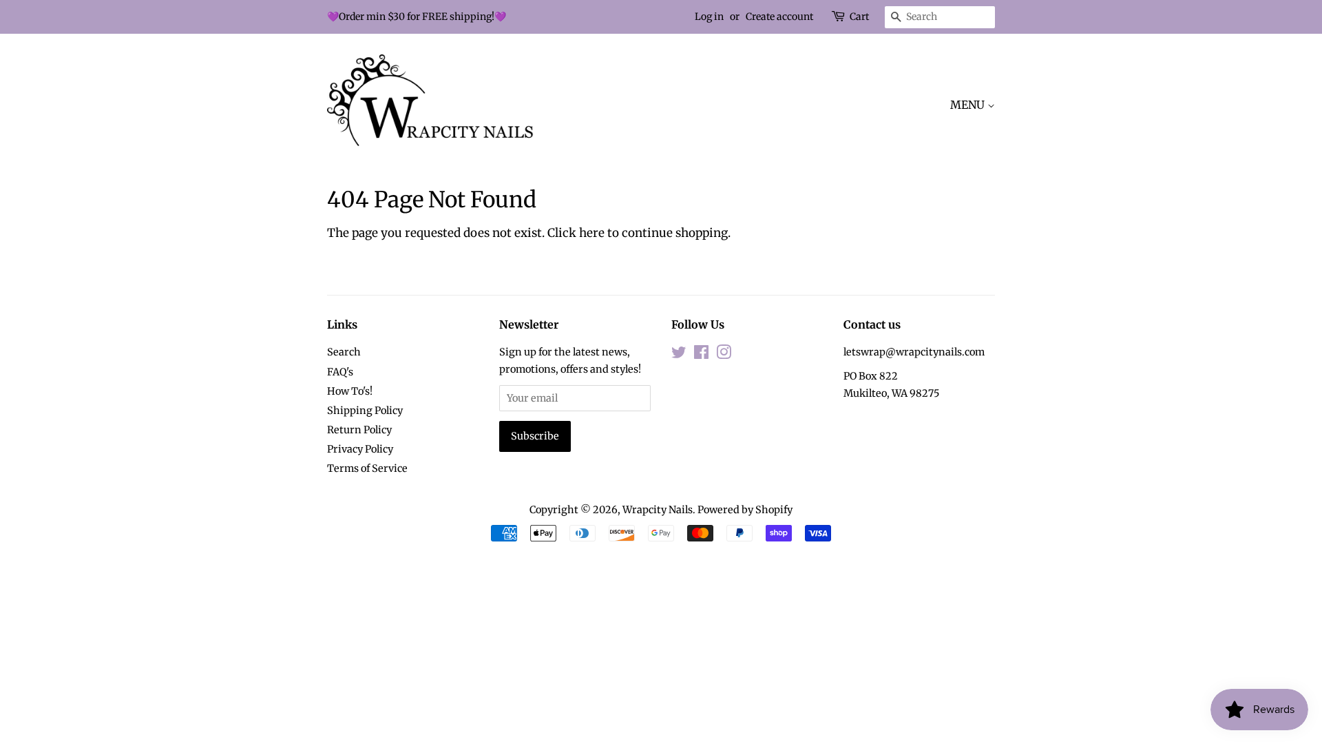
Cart (859, 16)
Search (344, 352)
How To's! (350, 391)
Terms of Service (367, 468)
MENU (968, 105)
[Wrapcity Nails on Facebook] (701, 355)
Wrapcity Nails (657, 510)
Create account (779, 16)
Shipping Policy (365, 410)
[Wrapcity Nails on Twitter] (678, 355)
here (592, 232)
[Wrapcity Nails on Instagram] (723, 355)
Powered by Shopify (745, 510)
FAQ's (340, 372)
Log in (709, 16)
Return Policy (359, 430)
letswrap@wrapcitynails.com (914, 352)
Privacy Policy (360, 449)
